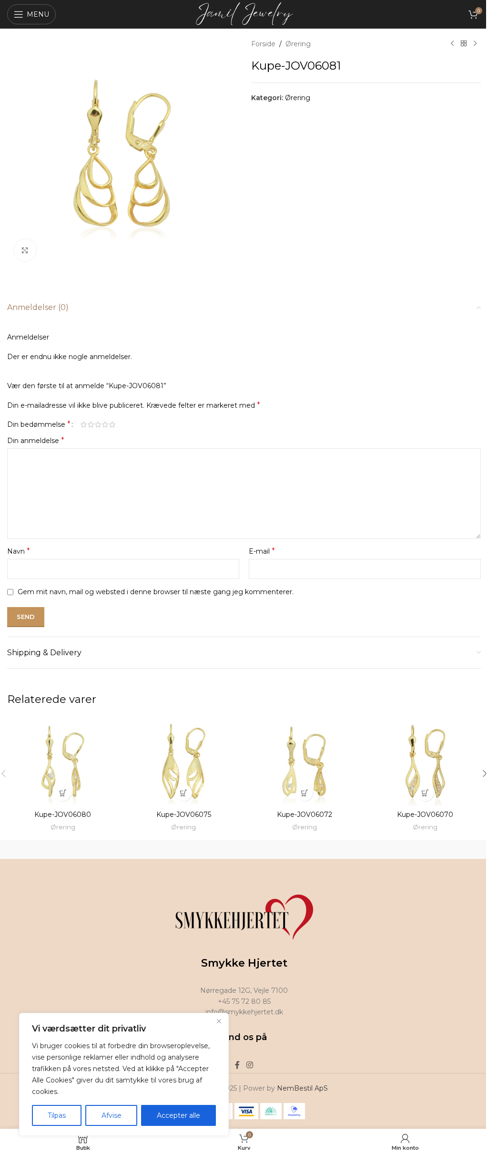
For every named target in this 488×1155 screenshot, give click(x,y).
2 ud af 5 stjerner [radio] (90, 424)
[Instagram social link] (249, 1065)
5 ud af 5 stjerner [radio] (112, 424)
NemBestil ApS (302, 1088)
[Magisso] (185, 849)
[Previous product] (452, 44)
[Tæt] (218, 1021)
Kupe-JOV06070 (425, 814)
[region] (124, 1074)
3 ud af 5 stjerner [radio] (98, 424)
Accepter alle (178, 1115)
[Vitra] (66, 849)
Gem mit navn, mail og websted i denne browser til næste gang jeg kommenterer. (156, 592)
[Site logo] (244, 14)
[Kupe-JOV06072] (304, 761)
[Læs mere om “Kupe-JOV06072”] (304, 792)
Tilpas (57, 1115)
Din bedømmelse (39, 424)
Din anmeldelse (35, 440)
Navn (18, 551)
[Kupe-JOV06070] (425, 761)
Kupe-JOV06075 (183, 814)
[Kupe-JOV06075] (184, 761)
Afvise (112, 1115)
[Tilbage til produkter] (463, 44)
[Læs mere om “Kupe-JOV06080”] (62, 792)
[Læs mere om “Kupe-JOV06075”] (183, 792)
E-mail (262, 551)
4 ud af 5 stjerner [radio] (105, 424)
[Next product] (475, 44)
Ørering (298, 44)
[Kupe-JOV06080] (63, 761)
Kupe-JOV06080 (62, 814)
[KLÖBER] (422, 849)
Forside (263, 44)
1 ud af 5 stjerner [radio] (83, 424)
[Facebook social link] (237, 1065)
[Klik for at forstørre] (25, 250)
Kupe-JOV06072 (304, 814)
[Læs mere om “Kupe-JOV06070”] (425, 792)
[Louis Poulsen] (303, 849)
